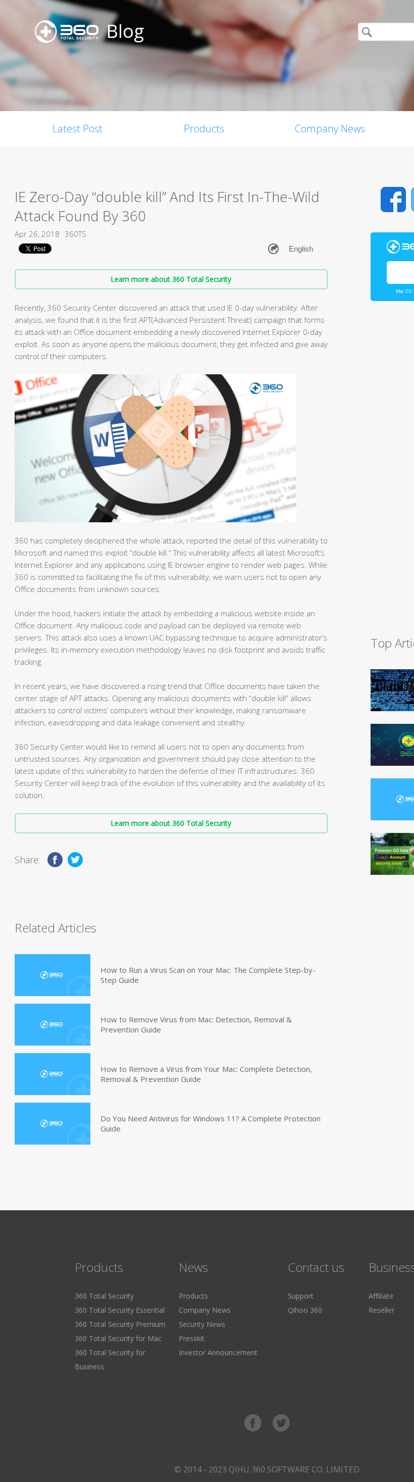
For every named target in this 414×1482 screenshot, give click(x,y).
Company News (330, 128)
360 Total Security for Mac (118, 1338)
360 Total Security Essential (120, 1310)
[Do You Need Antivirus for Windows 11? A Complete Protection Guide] (52, 1124)
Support (301, 1296)
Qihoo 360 (305, 1310)
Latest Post (77, 128)
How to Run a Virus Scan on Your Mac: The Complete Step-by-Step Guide (208, 975)
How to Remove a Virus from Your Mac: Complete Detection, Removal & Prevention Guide (206, 1074)
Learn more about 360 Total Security (171, 279)
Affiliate (381, 1296)
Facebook (393, 199)
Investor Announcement (218, 1352)
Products (204, 128)
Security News (202, 1324)
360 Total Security (104, 1296)
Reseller (381, 1310)
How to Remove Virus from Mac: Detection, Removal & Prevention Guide (196, 1024)
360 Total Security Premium (120, 1324)
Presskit (191, 1338)
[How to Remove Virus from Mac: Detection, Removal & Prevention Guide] (52, 1025)
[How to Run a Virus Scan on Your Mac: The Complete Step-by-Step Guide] (52, 975)
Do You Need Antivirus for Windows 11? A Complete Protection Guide (210, 1123)
